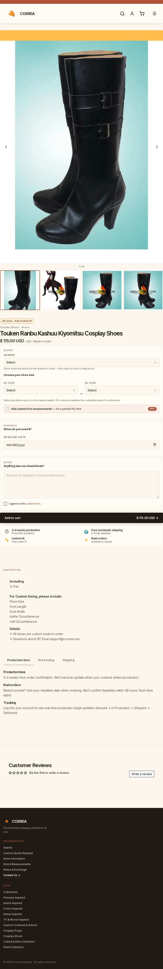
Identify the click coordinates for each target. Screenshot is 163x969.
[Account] (132, 13)
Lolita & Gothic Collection (19, 941)
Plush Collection (13, 947)
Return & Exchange (15, 869)
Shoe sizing (46, 660)
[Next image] (157, 147)
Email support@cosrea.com (61, 639)
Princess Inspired (14, 897)
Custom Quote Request (18, 853)
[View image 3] (102, 290)
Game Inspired (12, 914)
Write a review (142, 774)
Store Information (14, 858)
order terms (33, 503)
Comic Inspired (12, 908)
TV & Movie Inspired (16, 919)
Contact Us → (11, 875)
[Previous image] (6, 147)
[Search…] (122, 13)
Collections (10, 892)
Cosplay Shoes (12, 936)
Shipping (68, 660)
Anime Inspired (12, 903)
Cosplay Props (12, 930)
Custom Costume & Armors (20, 925)
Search (7, 847)
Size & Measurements (17, 864)
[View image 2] (61, 290)
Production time (18, 660)
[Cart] (142, 13)
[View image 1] (20, 290)
